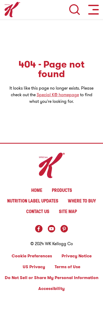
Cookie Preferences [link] (32, 256)
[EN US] (74, 9)
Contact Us (37, 211)
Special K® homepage (58, 94)
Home (36, 190)
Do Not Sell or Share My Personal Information (52, 277)
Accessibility (51, 288)
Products (62, 190)
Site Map (68, 211)
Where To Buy (82, 200)
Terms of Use (67, 267)
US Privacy (34, 267)
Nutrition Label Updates (32, 200)
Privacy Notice (77, 256)
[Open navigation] (93, 9)
